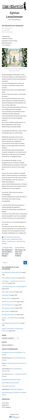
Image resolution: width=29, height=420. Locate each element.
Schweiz (5, 243)
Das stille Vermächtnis (8, 314)
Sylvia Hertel (6, 30)
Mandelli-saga (21, 241)
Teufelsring (5, 295)
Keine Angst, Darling (7, 292)
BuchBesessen (6, 379)
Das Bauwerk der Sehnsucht (12, 237)
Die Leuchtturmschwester (9, 278)
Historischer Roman (8, 32)
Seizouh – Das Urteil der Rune (10, 318)
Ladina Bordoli (12, 241)
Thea (3, 386)
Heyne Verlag (6, 239)
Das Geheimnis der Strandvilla (10, 323)
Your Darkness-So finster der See (11, 272)
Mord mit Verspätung (17, 389)
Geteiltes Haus (6, 298)
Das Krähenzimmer (7, 305)
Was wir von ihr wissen (8, 301)
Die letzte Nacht (15, 383)
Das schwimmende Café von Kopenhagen (13, 286)
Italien (4, 241)
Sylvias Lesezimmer (14, 15)
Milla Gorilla (5, 311)
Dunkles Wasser (16, 379)
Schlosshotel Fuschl (7, 308)
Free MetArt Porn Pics (8, 352)
